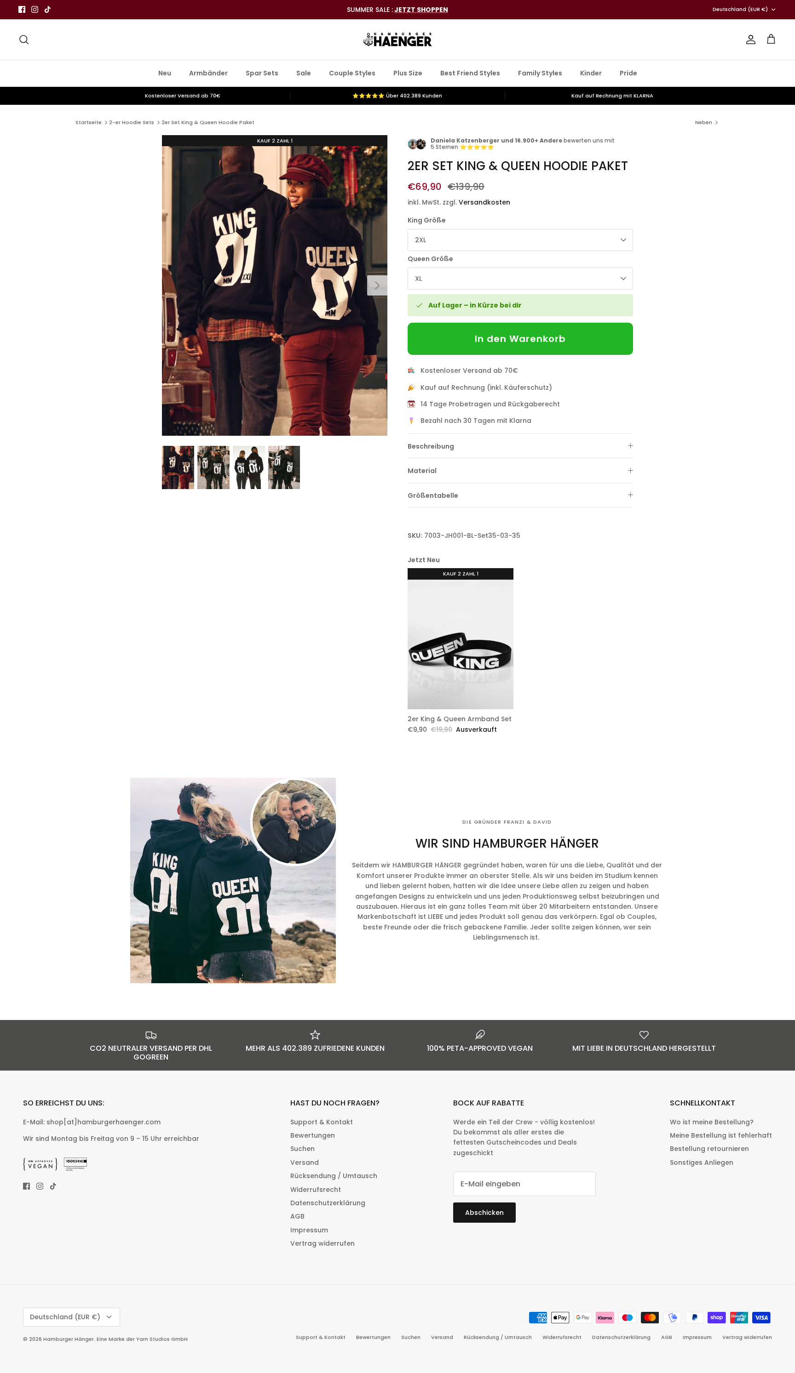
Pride (628, 73)
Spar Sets (262, 73)
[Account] (749, 39)
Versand (304, 1162)
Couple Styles (352, 73)
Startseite (88, 122)
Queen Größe (430, 259)
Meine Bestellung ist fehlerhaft (721, 1135)
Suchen (302, 1148)
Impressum (309, 1230)
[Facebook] (21, 9)
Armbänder (208, 73)
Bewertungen (312, 1135)
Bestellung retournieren (709, 1148)
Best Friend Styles (470, 73)
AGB (297, 1216)
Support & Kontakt (321, 1122)
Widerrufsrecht (315, 1189)
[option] (274, 285)
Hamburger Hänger (68, 1339)
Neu (164, 73)
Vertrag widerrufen (322, 1243)
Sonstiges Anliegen (701, 1162)
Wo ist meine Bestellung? (712, 1122)
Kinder (591, 73)
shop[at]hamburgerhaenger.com (103, 1122)
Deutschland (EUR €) (740, 9)
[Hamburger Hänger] (397, 39)
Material (422, 470)
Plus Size (407, 73)
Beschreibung (431, 446)
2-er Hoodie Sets (131, 122)
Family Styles (540, 73)
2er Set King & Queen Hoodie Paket (207, 122)
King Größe (427, 220)
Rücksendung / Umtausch (333, 1175)
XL (418, 278)
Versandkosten (484, 202)
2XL (420, 240)
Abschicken (484, 1212)
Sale (303, 73)
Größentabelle (433, 495)
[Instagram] (34, 9)
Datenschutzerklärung (327, 1203)
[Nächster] (377, 285)
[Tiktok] (47, 9)
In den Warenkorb (520, 338)
